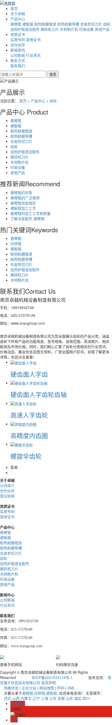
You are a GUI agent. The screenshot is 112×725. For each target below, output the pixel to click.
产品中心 (17, 18)
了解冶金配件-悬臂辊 (27, 218)
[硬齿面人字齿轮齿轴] (28, 382)
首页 (14, 8)
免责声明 (48, 682)
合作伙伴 (17, 44)
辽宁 (36, 698)
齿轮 (106, 24)
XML (71, 687)
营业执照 (7, 495)
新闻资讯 (17, 50)
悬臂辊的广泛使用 (25, 197)
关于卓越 (17, 13)
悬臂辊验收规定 (23, 203)
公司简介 (7, 485)
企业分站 (29, 687)
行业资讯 (33, 55)
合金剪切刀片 (91, 24)
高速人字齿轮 (29, 414)
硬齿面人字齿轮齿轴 (38, 394)
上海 (44, 698)
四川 (86, 698)
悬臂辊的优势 (21, 192)
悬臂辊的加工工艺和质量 (30, 213)
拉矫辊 (15, 243)
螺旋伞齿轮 (26, 455)
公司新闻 (17, 55)
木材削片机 (69, 29)
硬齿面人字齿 (29, 373)
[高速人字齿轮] (23, 403)
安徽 (61, 698)
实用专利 (17, 39)
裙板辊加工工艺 (23, 208)
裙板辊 (27, 24)
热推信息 (11, 687)
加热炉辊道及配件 (25, 29)
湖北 (78, 698)
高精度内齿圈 (29, 435)
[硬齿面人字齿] (23, 362)
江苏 (53, 698)
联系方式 (17, 60)
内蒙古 (26, 698)
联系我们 (17, 65)
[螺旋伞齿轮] (21, 444)
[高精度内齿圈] (23, 423)
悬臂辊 (15, 24)
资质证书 (17, 34)
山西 (16, 698)
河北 (7, 698)
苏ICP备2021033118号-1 (52, 677)
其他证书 (33, 39)
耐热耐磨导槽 (68, 24)
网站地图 (46, 687)
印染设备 (86, 29)
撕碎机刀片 (50, 29)
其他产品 (102, 29)
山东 (69, 698)
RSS (60, 687)
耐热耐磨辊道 (45, 24)
